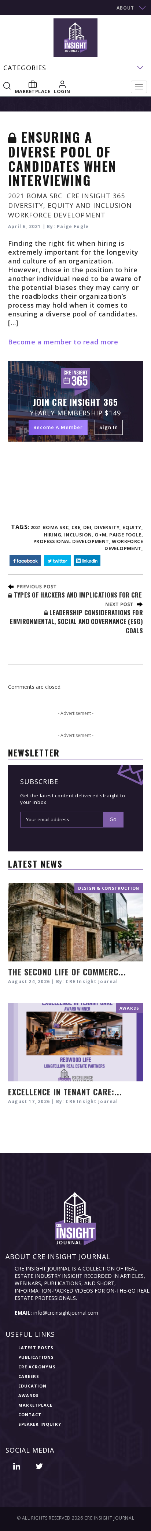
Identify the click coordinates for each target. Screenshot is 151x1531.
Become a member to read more (63, 341)
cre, (76, 527)
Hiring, (53, 534)
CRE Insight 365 (96, 195)
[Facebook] (25, 561)
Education (32, 1386)
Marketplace (35, 1405)
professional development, (72, 541)
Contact (29, 1414)
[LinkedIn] (87, 561)
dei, (88, 527)
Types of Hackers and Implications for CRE (77, 594)
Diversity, (107, 527)
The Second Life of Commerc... (67, 972)
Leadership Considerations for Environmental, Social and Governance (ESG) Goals (76, 621)
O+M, (101, 534)
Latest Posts (36, 1347)
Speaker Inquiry (39, 1424)
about (125, 8)
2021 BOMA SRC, (50, 527)
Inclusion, (78, 534)
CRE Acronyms (37, 1366)
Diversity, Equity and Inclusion (70, 205)
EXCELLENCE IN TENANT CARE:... (65, 1092)
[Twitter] (57, 561)
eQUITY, (132, 527)
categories (24, 67)
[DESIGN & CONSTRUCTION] (75, 921)
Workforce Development (57, 214)
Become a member (58, 427)
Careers (28, 1376)
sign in (108, 427)
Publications (36, 1357)
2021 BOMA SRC (35, 195)
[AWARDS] (75, 1041)
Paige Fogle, (126, 534)
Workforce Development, (123, 545)
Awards (28, 1395)
